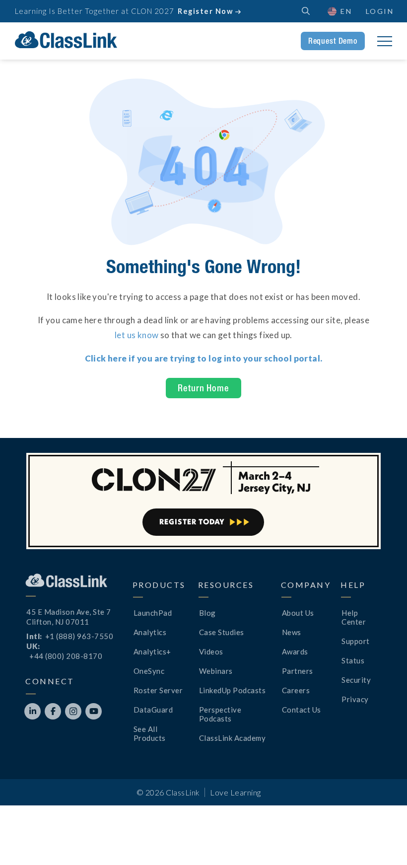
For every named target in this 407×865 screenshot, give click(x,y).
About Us (298, 612)
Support (355, 641)
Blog (207, 612)
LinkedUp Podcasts (232, 690)
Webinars (216, 670)
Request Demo (332, 40)
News (291, 632)
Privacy (355, 699)
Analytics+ (152, 651)
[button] (382, 840)
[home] (66, 39)
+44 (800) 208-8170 (65, 655)
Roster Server (158, 690)
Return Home (203, 387)
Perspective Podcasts (220, 714)
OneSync (149, 670)
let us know (136, 335)
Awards (295, 651)
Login (380, 11)
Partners (297, 670)
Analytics (150, 632)
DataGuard (153, 709)
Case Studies (221, 632)
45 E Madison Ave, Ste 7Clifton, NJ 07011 (68, 616)
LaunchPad (153, 612)
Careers (296, 690)
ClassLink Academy (232, 737)
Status (352, 660)
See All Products (150, 733)
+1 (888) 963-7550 (79, 636)
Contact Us (301, 709)
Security (356, 679)
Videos (211, 651)
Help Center (353, 617)
